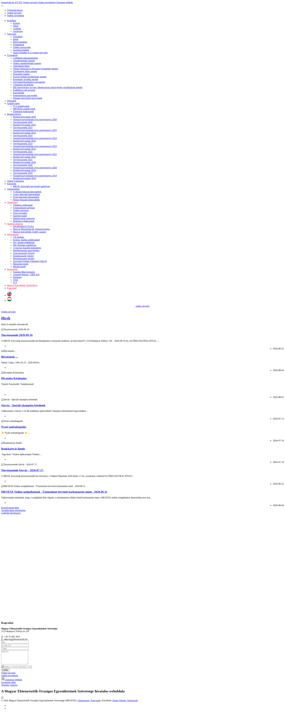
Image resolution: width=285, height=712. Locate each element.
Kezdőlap (11, 20)
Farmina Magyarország (24, 272)
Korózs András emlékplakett (26, 240)
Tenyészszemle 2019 (23, 173)
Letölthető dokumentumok (25, 58)
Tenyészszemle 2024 (23, 135)
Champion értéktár (64, 2)
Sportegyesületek (21, 50)
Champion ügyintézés (23, 84)
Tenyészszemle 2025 (23, 127)
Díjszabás (11, 101)
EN (17, 2)
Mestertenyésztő (20, 264)
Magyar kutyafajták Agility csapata (29, 232)
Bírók (15, 39)
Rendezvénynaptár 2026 (24, 117)
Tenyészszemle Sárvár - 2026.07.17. (22, 470)
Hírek (15, 26)
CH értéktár (18, 237)
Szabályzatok (13, 103)
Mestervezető (19, 266)
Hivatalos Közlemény (14, 378)
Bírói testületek (20, 42)
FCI (15, 282)
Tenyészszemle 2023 (23, 143)
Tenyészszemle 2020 (23, 165)
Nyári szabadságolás (13, 426)
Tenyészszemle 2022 (23, 151)
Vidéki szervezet (20, 210)
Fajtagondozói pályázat (24, 207)
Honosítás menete (21, 74)
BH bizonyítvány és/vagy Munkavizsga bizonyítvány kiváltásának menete (47, 87)
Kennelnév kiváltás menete (25, 79)
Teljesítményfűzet (21, 66)
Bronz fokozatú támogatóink (26, 199)
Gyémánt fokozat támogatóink (27, 191)
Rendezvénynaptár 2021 (24, 157)
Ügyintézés (12, 55)
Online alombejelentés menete (27, 63)
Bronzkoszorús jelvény (24, 258)
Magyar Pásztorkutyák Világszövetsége (31, 229)
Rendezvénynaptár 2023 (24, 141)
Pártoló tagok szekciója (24, 218)
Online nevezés (30, 2)
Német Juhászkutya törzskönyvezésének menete (35, 68)
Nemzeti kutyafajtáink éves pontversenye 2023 (35, 146)
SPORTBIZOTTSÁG (23, 226)
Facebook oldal (8, 682)
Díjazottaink (13, 234)
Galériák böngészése (10, 513)
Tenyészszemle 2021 (23, 159)
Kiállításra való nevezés (24, 90)
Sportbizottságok (15, 224)
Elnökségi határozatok (23, 111)
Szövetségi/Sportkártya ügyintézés (29, 82)
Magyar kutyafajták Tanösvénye (22, 285)
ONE (15, 280)
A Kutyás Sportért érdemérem (27, 248)
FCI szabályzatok (21, 106)
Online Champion (15, 181)
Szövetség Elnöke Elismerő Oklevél (30, 261)
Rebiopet (17, 277)
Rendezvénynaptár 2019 (24, 170)
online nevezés (142, 306)
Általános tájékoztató (23, 205)
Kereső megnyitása (10, 507)
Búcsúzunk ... (9, 356)
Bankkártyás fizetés (13, 448)
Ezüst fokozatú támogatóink (26, 197)
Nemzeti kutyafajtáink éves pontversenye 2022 (35, 154)
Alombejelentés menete (24, 60)
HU (21, 2)
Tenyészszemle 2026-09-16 (17, 335)
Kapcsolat (11, 288)
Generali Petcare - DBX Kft (26, 274)
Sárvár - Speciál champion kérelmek (23, 405)
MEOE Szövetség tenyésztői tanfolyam (31, 186)
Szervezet (11, 34)
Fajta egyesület (20, 213)
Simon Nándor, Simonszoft (125, 700)
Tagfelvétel (12, 202)
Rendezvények (14, 114)
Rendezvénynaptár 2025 (24, 125)
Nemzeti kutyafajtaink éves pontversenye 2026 (35, 119)
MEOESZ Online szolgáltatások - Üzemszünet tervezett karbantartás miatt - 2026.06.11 (54, 491)
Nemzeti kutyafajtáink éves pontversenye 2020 (35, 167)
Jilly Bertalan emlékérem (24, 245)
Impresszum (83, 700)
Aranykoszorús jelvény (24, 253)
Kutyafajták (18, 93)
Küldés (5, 670)
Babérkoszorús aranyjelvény (26, 250)
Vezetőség (18, 36)
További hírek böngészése (13, 510)
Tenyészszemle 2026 (23, 122)
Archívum (18, 31)
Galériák (17, 28)
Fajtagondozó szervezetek (25, 95)
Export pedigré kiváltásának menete (29, 76)
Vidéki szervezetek (22, 47)
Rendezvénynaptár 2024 (24, 133)
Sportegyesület (20, 216)
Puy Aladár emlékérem (24, 242)
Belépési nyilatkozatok (23, 221)
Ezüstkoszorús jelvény (23, 256)
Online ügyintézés (47, 2)
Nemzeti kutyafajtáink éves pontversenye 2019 (35, 175)
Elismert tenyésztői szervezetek (27, 98)
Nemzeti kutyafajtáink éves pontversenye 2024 (35, 138)
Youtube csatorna (9, 685)
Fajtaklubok (18, 44)
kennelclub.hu (8, 2)
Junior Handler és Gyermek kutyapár (30, 52)
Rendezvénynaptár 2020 (24, 162)
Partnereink (12, 269)
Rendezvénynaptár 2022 (24, 149)
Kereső (16, 23)
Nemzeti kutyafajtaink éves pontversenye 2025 (35, 130)
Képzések (11, 183)
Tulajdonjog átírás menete (25, 71)
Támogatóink (13, 189)
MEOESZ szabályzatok (24, 109)
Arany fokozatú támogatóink (26, 194)
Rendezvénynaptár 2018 (24, 178)
